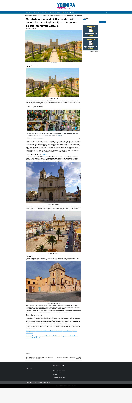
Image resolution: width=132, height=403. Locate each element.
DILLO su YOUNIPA (37, 12)
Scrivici (48, 382)
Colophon (40, 382)
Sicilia (58, 12)
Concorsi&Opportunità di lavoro (49, 12)
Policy (36, 382)
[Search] (106, 12)
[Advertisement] (66, 395)
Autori (44, 382)
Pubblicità (32, 382)
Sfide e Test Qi (68, 12)
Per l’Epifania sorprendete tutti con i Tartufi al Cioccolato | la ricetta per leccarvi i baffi (68, 357)
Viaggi (62, 12)
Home (26, 12)
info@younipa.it (29, 368)
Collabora (27, 382)
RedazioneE (28, 28)
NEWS (30, 12)
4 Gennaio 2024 (34, 28)
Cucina (73, 12)
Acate (45, 154)
